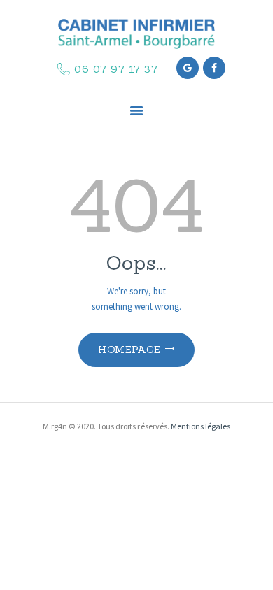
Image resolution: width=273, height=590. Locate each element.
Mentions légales (200, 426)
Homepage (129, 349)
